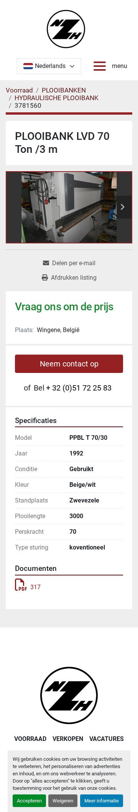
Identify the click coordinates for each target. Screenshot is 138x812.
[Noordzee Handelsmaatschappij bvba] (69, 695)
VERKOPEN (68, 738)
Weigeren (63, 801)
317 (35, 587)
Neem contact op (69, 363)
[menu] (101, 66)
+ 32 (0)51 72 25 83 (79, 387)
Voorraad (30, 738)
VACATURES (106, 738)
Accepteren (29, 801)
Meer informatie (101, 801)
